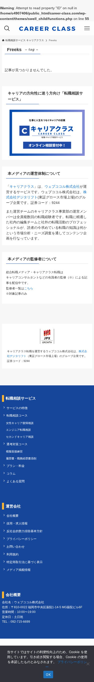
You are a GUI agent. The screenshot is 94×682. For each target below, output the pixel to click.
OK (48, 675)
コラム (11, 473)
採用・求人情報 (17, 523)
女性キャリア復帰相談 (20, 423)
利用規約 (13, 554)
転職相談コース (17, 415)
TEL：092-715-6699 (16, 621)
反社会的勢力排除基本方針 (25, 531)
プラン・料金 (16, 466)
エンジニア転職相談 (18, 429)
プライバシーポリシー (22, 539)
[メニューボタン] (87, 28)
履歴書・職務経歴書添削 (21, 458)
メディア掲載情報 (19, 570)
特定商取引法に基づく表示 (25, 562)
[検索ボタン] (7, 28)
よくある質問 (16, 481)
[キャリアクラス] (47, 28)
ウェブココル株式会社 (62, 186)
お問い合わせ (16, 546)
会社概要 (13, 515)
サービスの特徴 (17, 408)
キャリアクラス (22, 186)
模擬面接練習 (14, 451)
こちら (28, 288)
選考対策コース (17, 444)
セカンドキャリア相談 (20, 436)
